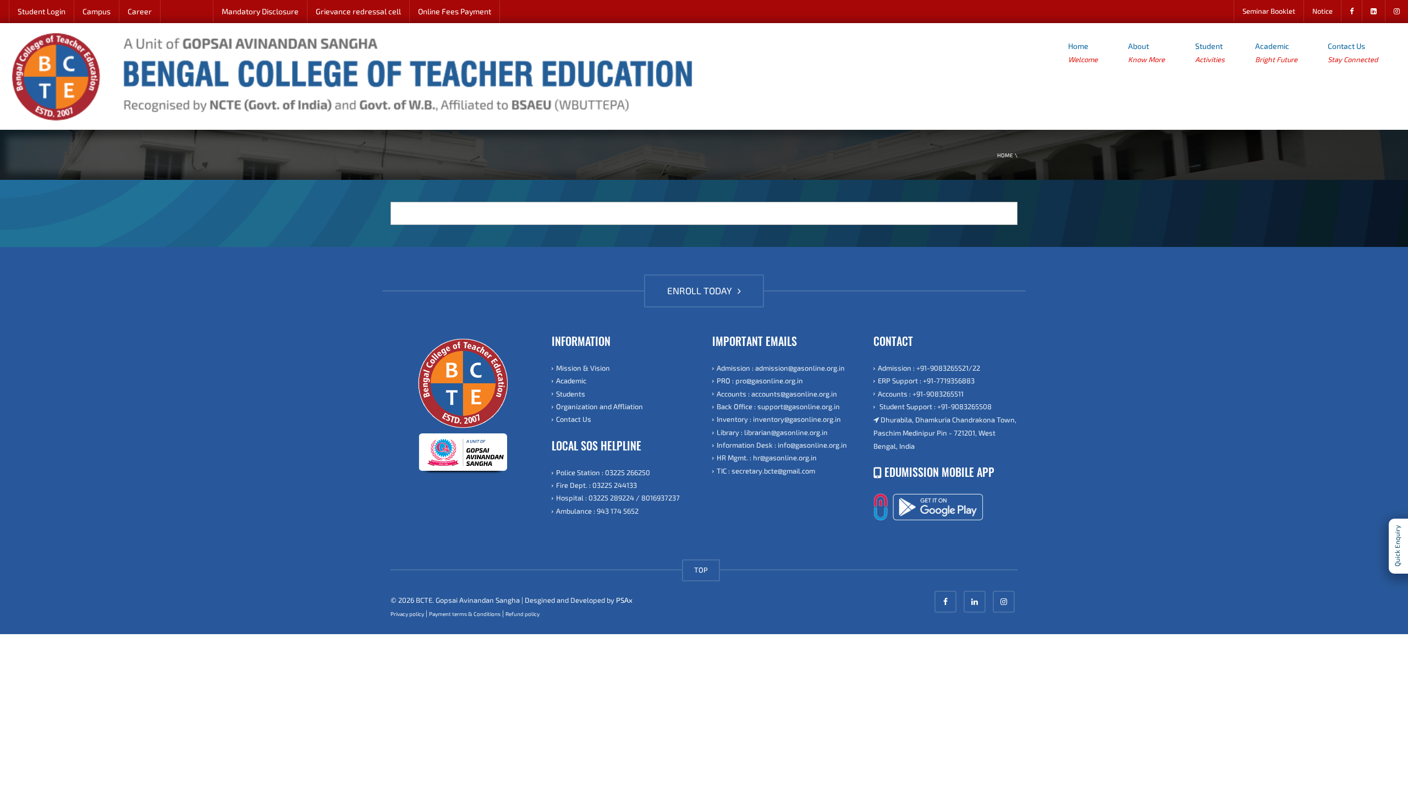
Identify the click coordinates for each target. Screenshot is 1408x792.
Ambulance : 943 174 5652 (597, 511)
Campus (96, 11)
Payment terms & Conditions (465, 613)
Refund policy (522, 613)
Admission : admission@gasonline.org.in (781, 368)
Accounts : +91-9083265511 (921, 393)
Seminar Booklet (1268, 11)
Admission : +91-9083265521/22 (929, 368)
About (1146, 52)
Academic (1276, 52)
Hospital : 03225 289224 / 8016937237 (618, 497)
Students (570, 393)
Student (1210, 52)
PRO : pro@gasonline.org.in (760, 380)
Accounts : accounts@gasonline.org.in (777, 393)
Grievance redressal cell (358, 11)
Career (140, 11)
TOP (701, 569)
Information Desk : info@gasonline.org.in (782, 445)
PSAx (624, 600)
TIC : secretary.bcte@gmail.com (766, 470)
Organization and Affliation (599, 406)
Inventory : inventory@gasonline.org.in (779, 419)
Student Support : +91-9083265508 (935, 406)
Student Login (41, 11)
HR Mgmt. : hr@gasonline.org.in (767, 457)
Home (1083, 52)
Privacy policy (407, 613)
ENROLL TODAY (700, 290)
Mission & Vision (583, 368)
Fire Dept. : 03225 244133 (596, 485)
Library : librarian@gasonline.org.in (772, 432)
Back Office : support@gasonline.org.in (778, 406)
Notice (1322, 11)
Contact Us (1353, 52)
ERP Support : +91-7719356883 (926, 380)
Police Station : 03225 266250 (603, 472)
